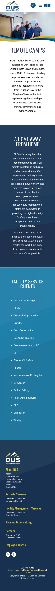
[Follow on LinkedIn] (8, 554)
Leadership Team (14, 479)
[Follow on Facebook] (13, 554)
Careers (10, 531)
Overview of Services (15, 498)
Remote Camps (13, 515)
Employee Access (16, 545)
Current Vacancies (14, 538)
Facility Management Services (23, 508)
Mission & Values (13, 482)
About (8, 474)
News (8, 484)
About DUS (12, 469)
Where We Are (12, 476)
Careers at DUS (13, 535)
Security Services (16, 494)
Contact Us (11, 487)
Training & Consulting (19, 522)
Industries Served (14, 501)
